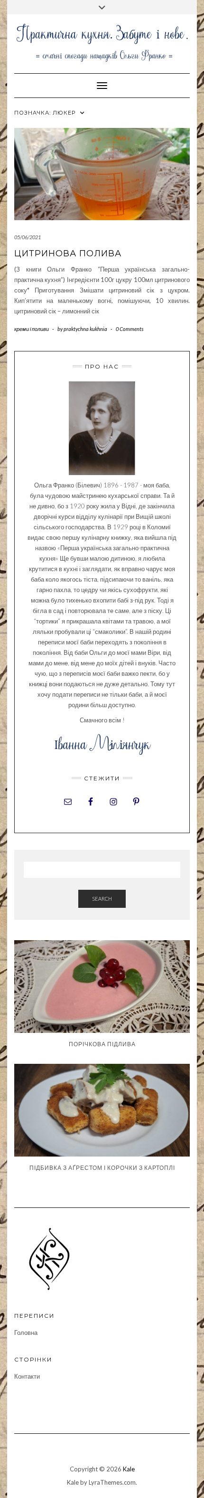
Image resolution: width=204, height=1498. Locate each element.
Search (102, 898)
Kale (129, 1469)
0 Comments (129, 329)
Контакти (27, 1376)
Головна (25, 1332)
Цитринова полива (67, 253)
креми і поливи (31, 329)
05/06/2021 (27, 237)
